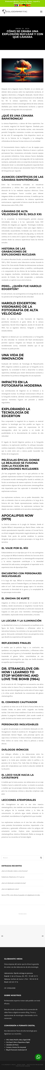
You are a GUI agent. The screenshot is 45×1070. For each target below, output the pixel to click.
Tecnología (23, 914)
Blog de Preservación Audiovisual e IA (16, 1050)
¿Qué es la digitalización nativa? (10, 889)
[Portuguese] (26, 5)
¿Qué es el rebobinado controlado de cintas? (14, 883)
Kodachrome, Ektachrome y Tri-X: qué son (13, 877)
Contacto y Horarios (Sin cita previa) (16, 1047)
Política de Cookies (23, 1066)
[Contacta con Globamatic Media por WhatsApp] (38, 1057)
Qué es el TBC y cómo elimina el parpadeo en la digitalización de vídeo (21, 895)
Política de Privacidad (35, 1064)
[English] (15, 5)
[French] (18, 5)
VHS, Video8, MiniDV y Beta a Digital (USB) (18, 1040)
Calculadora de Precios (12, 1045)
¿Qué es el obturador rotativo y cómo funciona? (15, 871)
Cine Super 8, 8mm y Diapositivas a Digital (18, 1042)
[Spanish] (29, 5)
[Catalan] (21, 5)
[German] (23, 5)
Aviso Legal (21, 1064)
